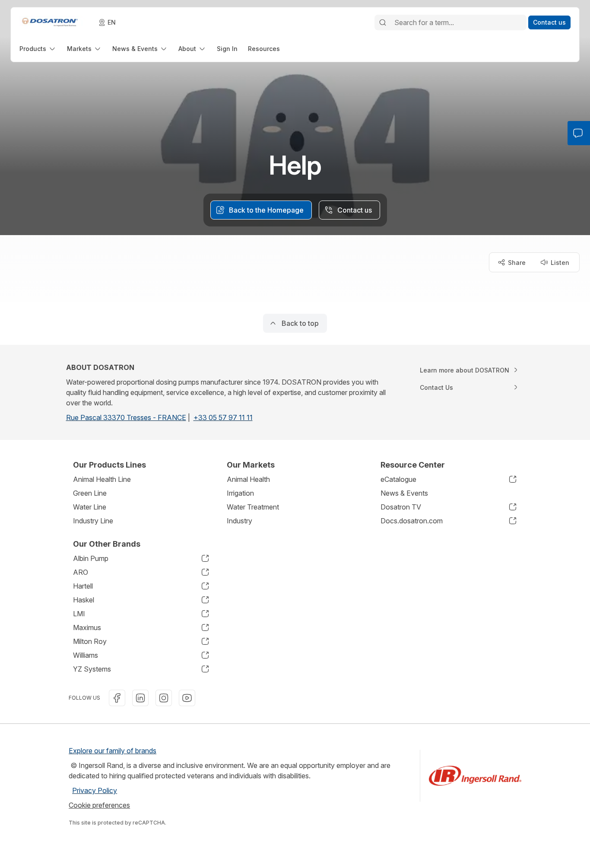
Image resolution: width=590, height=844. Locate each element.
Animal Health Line (102, 479)
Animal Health (248, 479)
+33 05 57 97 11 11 (223, 417)
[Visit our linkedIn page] (140, 698)
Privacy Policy (94, 790)
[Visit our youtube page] (187, 698)
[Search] (382, 22)
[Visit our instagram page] (163, 698)
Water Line (89, 507)
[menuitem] (38, 48)
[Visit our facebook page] (117, 698)
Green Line (90, 493)
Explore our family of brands (112, 750)
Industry (239, 520)
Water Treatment (253, 507)
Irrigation (240, 493)
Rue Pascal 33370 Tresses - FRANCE (126, 417)
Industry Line (93, 520)
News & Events (404, 493)
